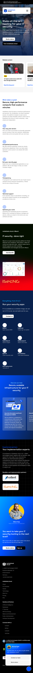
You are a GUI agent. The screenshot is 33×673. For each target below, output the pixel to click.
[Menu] (27, 11)
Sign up (19, 548)
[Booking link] (15, 525)
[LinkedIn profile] (17, 525)
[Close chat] (29, 669)
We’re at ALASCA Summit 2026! (12, 2)
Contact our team (15, 657)
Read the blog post (9, 85)
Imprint (4, 665)
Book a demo (10, 548)
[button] (16, 75)
